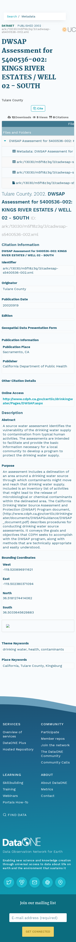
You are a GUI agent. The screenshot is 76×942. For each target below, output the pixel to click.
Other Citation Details (19, 381)
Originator (9, 283)
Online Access (13, 393)
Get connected (38, 931)
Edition (7, 316)
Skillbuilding (13, 783)
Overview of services (12, 734)
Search (12, 16)
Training (9, 789)
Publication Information (20, 340)
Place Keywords (14, 660)
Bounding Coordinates (18, 558)
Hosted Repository (18, 749)
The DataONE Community (52, 754)
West (7, 564)
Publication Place (16, 347)
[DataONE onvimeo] (21, 882)
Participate (50, 732)
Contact (47, 796)
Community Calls (55, 762)
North (7, 593)
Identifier (9, 262)
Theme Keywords (15, 643)
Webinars (10, 796)
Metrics (47, 789)
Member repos (53, 739)
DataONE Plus (14, 743)
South (7, 607)
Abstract (8, 420)
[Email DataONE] (34, 882)
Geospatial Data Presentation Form (29, 328)
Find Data (17, 815)
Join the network (55, 745)
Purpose (8, 466)
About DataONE (54, 783)
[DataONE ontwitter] (9, 882)
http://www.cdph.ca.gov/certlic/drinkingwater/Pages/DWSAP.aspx (38, 401)
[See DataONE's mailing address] (60, 882)
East (6, 579)
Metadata (28, 16)
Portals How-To (15, 802)
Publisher (10, 361)
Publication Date (15, 299)
